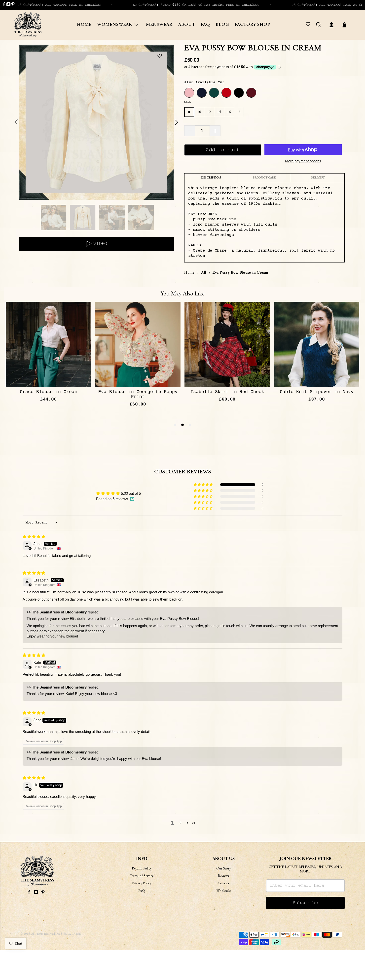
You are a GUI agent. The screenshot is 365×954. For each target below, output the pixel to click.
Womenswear (114, 25)
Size (187, 102)
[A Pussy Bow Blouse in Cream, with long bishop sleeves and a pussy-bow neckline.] (96, 122)
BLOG (222, 25)
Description (211, 177)
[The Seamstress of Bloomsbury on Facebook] (4, 5)
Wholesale (224, 891)
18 (239, 112)
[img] (34, 536)
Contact (223, 883)
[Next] (173, 122)
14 (219, 112)
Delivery (318, 177)
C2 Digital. (74, 933)
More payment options (303, 161)
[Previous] (19, 122)
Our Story (223, 868)
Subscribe (305, 903)
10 (199, 112)
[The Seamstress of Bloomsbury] (27, 24)
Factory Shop (252, 25)
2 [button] (180, 823)
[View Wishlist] (309, 24)
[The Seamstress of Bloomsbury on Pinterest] (13, 5)
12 (209, 112)
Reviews (223, 876)
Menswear (159, 25)
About (186, 25)
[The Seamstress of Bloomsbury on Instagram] (8, 5)
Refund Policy (141, 868)
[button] (204, 484)
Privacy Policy (141, 883)
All (203, 273)
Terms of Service (141, 876)
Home (84, 25)
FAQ (205, 25)
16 (229, 112)
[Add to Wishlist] (160, 56)
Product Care (264, 177)
